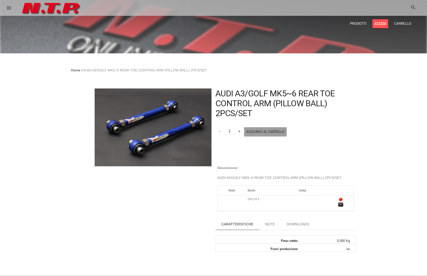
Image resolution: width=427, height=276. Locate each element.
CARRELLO (402, 23)
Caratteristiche (237, 224)
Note (270, 224)
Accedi (380, 24)
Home (75, 70)
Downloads (298, 224)
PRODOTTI (358, 23)
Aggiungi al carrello (265, 132)
